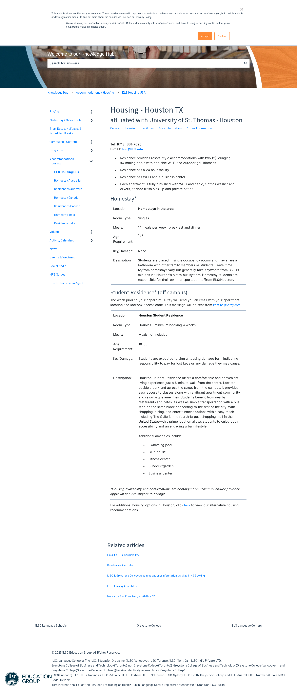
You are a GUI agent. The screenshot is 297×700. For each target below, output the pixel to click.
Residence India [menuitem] (64, 223)
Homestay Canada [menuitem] (66, 197)
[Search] (246, 63)
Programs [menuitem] (56, 150)
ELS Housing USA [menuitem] (67, 172)
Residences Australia (120, 565)
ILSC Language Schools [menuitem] (51, 625)
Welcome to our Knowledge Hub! (81, 54)
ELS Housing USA (134, 92)
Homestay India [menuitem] (64, 214)
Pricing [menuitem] (54, 111)
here (187, 505)
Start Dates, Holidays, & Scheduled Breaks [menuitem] (65, 130)
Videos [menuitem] (54, 231)
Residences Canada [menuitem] (67, 206)
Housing (130, 128)
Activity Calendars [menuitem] (62, 240)
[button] (91, 112)
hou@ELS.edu (132, 149)
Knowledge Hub (57, 92)
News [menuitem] (53, 249)
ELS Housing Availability (122, 586)
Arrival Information (199, 128)
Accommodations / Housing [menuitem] (63, 161)
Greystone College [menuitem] (149, 625)
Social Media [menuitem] (58, 266)
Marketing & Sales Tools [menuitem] (65, 120)
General (115, 128)
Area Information (170, 128)
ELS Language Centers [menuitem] (246, 625)
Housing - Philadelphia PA (123, 554)
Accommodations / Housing (95, 92)
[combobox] (144, 63)
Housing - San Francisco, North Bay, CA (131, 596)
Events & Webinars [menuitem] (62, 257)
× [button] (241, 7)
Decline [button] (222, 36)
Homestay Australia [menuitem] (67, 180)
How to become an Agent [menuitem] (66, 283)
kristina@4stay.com (226, 305)
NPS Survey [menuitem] (57, 274)
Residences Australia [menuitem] (68, 189)
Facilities (147, 128)
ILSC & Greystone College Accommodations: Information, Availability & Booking (156, 575)
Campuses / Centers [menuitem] (63, 141)
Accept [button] (205, 36)
